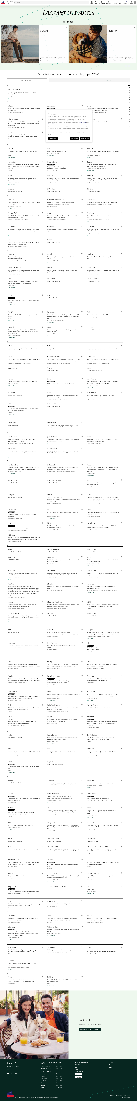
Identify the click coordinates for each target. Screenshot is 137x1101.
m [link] (129, 107)
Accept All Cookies (85, 138)
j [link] (129, 102)
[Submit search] (15, 2)
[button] (66, 27)
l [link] (129, 106)
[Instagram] (12, 1073)
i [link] (129, 101)
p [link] (129, 113)
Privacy (112, 1095)
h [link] (129, 99)
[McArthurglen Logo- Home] (3, 2)
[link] (9, 2)
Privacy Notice (51, 124)
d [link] (129, 92)
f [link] (129, 95)
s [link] (129, 118)
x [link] (129, 126)
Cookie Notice (119, 1095)
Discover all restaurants (89, 1029)
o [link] (129, 111)
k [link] (129, 104)
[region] (69, 126)
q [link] (129, 114)
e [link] (129, 94)
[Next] (129, 66)
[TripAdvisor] (16, 1073)
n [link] (129, 109)
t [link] (129, 119)
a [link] (129, 87)
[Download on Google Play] (78, 1077)
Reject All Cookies (74, 138)
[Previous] (126, 66)
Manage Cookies (126, 1097)
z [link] (129, 130)
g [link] (129, 97)
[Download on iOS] (78, 1074)
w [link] (129, 125)
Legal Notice (127, 1095)
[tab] (69, 80)
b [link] (129, 89)
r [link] (129, 116)
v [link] (129, 123)
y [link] (129, 128)
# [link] (129, 85)
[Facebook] (8, 1073)
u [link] (129, 121)
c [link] (129, 90)
